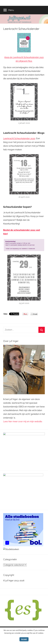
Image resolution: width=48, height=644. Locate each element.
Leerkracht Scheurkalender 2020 (19, 138)
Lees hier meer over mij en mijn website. (22, 421)
